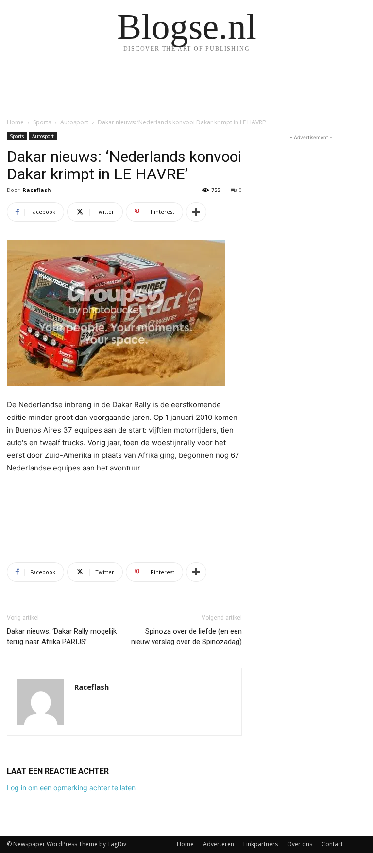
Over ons (299, 844)
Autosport (74, 122)
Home (15, 122)
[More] (196, 212)
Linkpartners (260, 844)
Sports (42, 122)
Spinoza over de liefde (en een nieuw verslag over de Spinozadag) (186, 636)
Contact (332, 844)
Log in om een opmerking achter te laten (71, 787)
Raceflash (36, 189)
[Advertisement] (124, 502)
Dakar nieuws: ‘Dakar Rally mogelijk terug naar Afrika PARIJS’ (62, 636)
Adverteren (218, 844)
